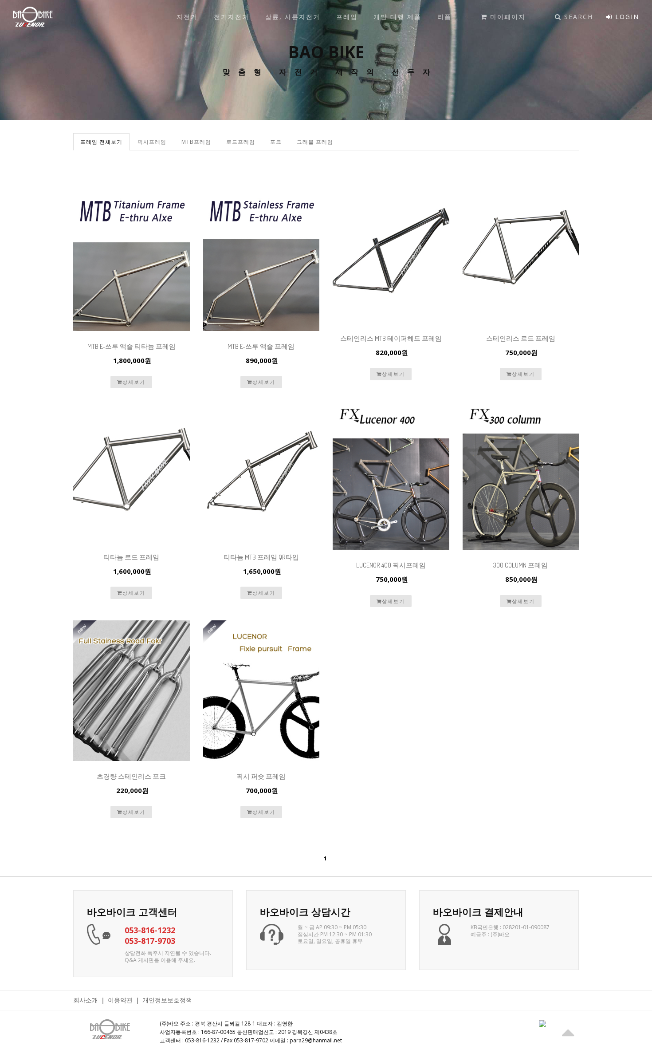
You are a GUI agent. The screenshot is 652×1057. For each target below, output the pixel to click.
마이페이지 (506, 16)
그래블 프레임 (315, 142)
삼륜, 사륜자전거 (291, 16)
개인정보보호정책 (167, 1000)
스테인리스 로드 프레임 (520, 338)
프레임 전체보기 (101, 142)
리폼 (443, 16)
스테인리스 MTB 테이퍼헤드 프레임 (391, 338)
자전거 (186, 16)
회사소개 (85, 1000)
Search (577, 16)
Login (626, 16)
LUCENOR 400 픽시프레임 (391, 565)
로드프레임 (240, 142)
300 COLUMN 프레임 (520, 565)
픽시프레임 (151, 142)
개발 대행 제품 (396, 16)
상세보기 (133, 382)
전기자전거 (230, 16)
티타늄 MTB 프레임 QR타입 (261, 557)
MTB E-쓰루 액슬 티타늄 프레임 (131, 346)
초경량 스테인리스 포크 (131, 776)
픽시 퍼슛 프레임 (261, 776)
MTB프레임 (196, 142)
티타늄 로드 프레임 (131, 557)
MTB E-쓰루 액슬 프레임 (261, 346)
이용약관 (120, 1000)
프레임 (345, 16)
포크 (276, 142)
